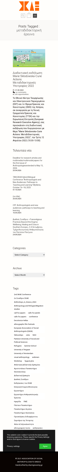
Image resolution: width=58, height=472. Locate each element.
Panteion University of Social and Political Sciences (26, 340)
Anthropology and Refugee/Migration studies (28, 307)
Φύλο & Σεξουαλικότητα (24, 424)
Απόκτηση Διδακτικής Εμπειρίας (27, 365)
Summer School (30, 346)
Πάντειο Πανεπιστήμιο (23, 405)
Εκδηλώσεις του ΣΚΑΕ (23, 383)
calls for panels (34, 313)
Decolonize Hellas (21, 320)
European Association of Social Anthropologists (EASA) (26, 329)
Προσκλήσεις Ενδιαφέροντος (26, 417)
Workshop (18, 361)
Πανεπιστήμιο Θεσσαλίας (24, 413)
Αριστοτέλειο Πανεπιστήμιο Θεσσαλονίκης (25, 370)
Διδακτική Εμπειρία (22, 376)
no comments (21, 92)
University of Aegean (22, 350)
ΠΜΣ (25, 401)
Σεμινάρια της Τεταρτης (23, 420)
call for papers (19, 313)
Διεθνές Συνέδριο (21, 379)
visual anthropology (21, 357)
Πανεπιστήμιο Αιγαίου (23, 409)
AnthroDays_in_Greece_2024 (25, 302)
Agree (45, 446)
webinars (35, 357)
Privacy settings (13, 446)
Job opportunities (22, 94)
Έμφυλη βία (29, 361)
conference (33, 317)
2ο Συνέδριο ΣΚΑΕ (21, 298)
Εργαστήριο (19, 391)
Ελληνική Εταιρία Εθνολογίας (25, 387)
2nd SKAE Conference (22, 294)
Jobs (28, 335)
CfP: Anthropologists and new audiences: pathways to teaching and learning (28, 207)
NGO (34, 335)
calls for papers (20, 317)
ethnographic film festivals (24, 324)
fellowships (18, 335)
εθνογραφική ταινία (22, 428)
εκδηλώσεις (38, 428)
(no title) (16, 196)
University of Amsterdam (23, 353)
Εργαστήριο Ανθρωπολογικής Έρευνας (26, 396)
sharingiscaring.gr (35, 465)
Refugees (18, 346)
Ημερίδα (17, 401)
